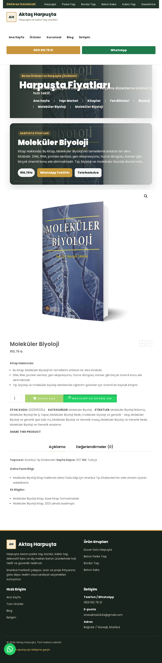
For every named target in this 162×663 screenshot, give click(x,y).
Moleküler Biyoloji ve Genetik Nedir (124, 420)
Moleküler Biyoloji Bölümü (128, 410)
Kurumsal (54, 37)
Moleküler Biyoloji (52, 107)
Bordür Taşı (88, 4)
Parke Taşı (68, 4)
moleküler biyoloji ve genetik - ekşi (105, 415)
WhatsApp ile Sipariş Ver (92, 398)
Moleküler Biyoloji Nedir (65, 415)
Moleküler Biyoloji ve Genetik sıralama (35, 425)
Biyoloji (144, 101)
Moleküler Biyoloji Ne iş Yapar (29, 415)
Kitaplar (94, 101)
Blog (70, 37)
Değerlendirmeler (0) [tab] (94, 446)
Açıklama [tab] (57, 446)
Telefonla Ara (88, 173)
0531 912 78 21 (43, 50)
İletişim (84, 37)
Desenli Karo (149, 4)
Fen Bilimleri (119, 101)
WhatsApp (119, 50)
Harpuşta (50, 4)
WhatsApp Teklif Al (54, 173)
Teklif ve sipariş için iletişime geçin (28, 650)
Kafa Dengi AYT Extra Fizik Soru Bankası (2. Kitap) (149, 343)
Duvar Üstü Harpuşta (98, 550)
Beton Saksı (109, 4)
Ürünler (35, 37)
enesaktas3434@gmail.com (103, 615)
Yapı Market (68, 101)
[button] (145, 196)
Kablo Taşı (129, 4)
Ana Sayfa (16, 37)
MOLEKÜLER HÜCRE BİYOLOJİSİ (142, 343)
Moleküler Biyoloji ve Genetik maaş (75, 420)
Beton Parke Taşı (95, 556)
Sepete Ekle (47, 398)
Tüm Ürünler (15, 604)
